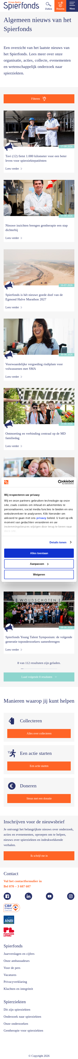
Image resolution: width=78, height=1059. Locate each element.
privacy (41, 517)
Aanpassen (37, 563)
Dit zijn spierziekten (18, 1005)
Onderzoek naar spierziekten (25, 1012)
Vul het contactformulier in (24, 876)
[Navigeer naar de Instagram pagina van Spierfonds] (70, 891)
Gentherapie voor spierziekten (26, 1026)
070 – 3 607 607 (22, 882)
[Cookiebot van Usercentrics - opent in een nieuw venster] (58, 482)
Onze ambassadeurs (19, 956)
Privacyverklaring (16, 977)
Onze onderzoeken (18, 1019)
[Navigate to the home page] (21, 6)
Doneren (60, 9)
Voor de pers (13, 963)
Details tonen (58, 542)
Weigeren (39, 574)
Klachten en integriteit (20, 984)
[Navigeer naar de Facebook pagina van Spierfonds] (7, 891)
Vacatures (11, 970)
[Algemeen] (9, 146)
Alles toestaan (39, 553)
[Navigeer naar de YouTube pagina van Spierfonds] (49, 891)
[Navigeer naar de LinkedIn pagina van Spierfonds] (28, 891)
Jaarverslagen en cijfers (21, 949)
